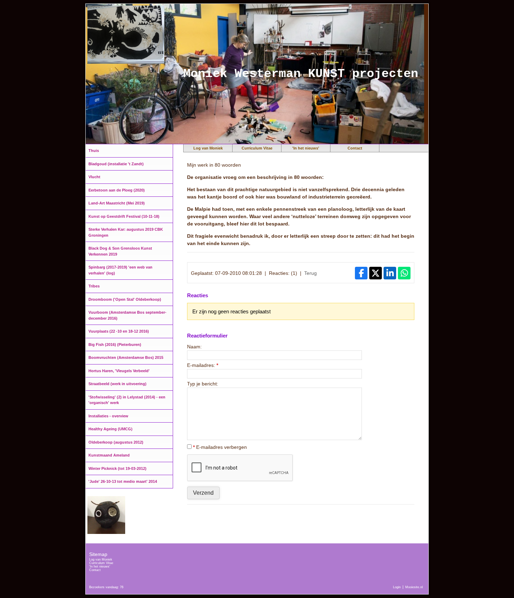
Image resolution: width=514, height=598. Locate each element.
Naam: (194, 346)
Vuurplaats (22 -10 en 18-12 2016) (118, 331)
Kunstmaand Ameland (109, 455)
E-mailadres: (202, 365)
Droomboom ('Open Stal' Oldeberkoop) (124, 299)
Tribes (94, 286)
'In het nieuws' (305, 148)
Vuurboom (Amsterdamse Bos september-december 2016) (127, 315)
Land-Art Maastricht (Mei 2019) (116, 203)
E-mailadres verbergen (220, 447)
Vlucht (94, 177)
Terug (310, 273)
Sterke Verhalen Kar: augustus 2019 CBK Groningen (125, 232)
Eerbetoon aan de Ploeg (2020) (116, 190)
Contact (355, 148)
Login (397, 587)
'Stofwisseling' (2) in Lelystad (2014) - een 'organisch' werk (126, 400)
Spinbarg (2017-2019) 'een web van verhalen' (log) (120, 270)
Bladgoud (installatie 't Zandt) (116, 164)
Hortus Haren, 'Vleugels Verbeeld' (119, 371)
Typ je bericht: (202, 384)
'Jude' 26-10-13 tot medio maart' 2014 (122, 481)
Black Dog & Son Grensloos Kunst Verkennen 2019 (120, 251)
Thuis (93, 150)
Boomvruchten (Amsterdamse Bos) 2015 (125, 357)
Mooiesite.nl (414, 587)
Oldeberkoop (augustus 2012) (115, 442)
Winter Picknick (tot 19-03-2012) (117, 468)
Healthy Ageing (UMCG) (110, 429)
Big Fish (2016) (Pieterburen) (114, 344)
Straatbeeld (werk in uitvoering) (117, 384)
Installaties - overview (108, 416)
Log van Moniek (208, 148)
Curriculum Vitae (257, 148)
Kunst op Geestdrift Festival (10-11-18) (123, 216)
